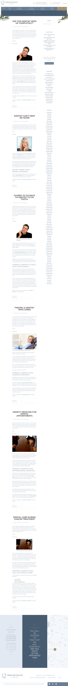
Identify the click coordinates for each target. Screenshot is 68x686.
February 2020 (49, 244)
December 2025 (49, 126)
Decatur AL (20, 508)
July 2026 (49, 114)
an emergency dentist (21, 507)
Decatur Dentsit (49, 80)
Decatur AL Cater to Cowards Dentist (29, 607)
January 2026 (49, 124)
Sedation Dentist (15, 610)
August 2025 (49, 133)
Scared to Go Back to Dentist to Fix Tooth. (24, 197)
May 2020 (49, 239)
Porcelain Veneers (49, 97)
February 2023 (49, 183)
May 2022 (49, 199)
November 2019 (49, 249)
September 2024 (49, 151)
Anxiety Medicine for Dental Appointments (24, 414)
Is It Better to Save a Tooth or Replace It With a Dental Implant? (49, 42)
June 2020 (49, 238)
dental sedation (15, 509)
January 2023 (49, 185)
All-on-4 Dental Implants (49, 75)
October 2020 (49, 231)
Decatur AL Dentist (16, 609)
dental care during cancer (25, 609)
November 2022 (49, 188)
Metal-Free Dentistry (49, 94)
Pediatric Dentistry (49, 95)
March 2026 (49, 121)
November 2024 (49, 148)
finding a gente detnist (32, 403)
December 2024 (49, 146)
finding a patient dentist (16, 404)
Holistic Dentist (49, 89)
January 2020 (49, 246)
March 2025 (49, 141)
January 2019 (49, 266)
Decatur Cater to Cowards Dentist (23, 297)
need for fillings (18, 175)
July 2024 (49, 155)
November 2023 (49, 168)
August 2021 (49, 214)
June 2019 (49, 258)
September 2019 (49, 253)
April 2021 (49, 221)
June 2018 (49, 278)
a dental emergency (32, 495)
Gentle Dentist (33, 609)
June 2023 (49, 177)
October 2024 (49, 150)
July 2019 (49, 256)
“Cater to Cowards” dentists (27, 382)
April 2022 (49, 200)
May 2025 (49, 138)
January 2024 (49, 165)
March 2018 (49, 283)
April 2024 (49, 160)
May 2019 (49, 260)
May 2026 (49, 117)
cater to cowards (20, 81)
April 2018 (49, 282)
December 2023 (49, 166)
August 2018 (49, 275)
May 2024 (49, 158)
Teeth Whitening (49, 101)
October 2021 (49, 210)
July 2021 (49, 216)
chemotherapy (20, 607)
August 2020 (49, 234)
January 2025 (49, 144)
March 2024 (49, 161)
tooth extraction (32, 108)
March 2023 (49, 182)
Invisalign (49, 90)
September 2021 (49, 212)
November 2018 (49, 270)
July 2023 (49, 175)
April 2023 (49, 180)
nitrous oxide (14, 108)
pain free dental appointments (23, 108)
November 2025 (49, 127)
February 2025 (49, 143)
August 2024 (49, 153)
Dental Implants (49, 84)
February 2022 (49, 204)
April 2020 (49, 241)
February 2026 (49, 122)
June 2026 (49, 116)
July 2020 (49, 236)
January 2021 (49, 226)
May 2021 (49, 219)
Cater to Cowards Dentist (21, 105)
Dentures (49, 85)
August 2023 (49, 173)
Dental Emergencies (49, 82)
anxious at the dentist (22, 401)
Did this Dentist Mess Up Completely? (24, 22)
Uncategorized (49, 102)
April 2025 (49, 139)
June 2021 (49, 217)
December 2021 (49, 207)
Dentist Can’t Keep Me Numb (24, 117)
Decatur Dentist (33, 297)
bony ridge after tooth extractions (23, 107)
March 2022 (49, 202)
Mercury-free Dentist (49, 92)
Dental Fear (25, 186)
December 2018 (49, 268)
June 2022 (49, 197)
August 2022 (49, 194)
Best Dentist (49, 77)
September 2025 (49, 131)
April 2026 (49, 119)
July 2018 (49, 277)
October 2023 (49, 170)
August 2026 (49, 112)
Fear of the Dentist (49, 87)
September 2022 (49, 192)
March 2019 (49, 263)
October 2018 (49, 271)
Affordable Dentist (49, 73)
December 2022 (49, 187)
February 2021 (49, 224)
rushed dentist (24, 404)
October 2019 (49, 251)
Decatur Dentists (26, 394)
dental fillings (30, 186)
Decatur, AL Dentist (26, 499)
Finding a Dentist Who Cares (24, 309)
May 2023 (49, 178)
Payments (65, 3)
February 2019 (49, 265)
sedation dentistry (19, 300)
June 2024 (49, 156)
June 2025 (49, 136)
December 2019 (49, 248)
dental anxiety (33, 107)
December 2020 (49, 227)
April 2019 (49, 261)
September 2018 (49, 273)
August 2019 (49, 254)
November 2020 (49, 229)
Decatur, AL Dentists (27, 99)
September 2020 (49, 232)
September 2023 (49, 172)
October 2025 (49, 129)
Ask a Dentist (49, 63)
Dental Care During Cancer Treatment (24, 518)
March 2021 (49, 222)
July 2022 (49, 195)
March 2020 (49, 243)
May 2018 (49, 280)
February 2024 (49, 163)
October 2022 (49, 190)
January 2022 (49, 205)
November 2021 (49, 209)
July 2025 (49, 134)
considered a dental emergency (20, 252)
